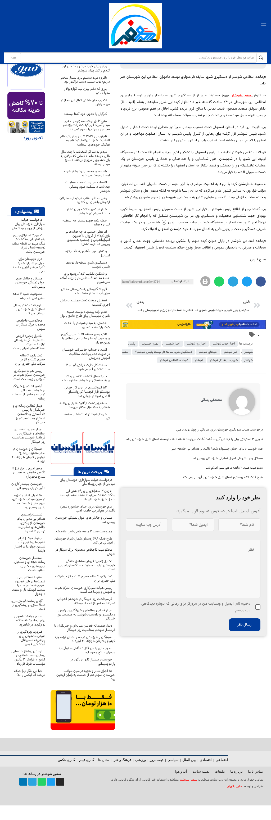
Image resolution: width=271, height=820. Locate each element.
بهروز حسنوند (150, 343)
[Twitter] (51, 782)
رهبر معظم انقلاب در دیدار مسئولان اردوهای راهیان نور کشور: (85, 200)
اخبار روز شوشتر (196, 343)
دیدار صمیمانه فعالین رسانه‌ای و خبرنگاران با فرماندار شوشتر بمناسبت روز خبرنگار (84, 628)
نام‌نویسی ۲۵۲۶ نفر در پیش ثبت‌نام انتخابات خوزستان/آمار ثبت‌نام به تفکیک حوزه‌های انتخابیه (85, 140)
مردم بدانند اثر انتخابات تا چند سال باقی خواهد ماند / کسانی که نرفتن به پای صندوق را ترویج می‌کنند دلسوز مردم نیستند (85, 158)
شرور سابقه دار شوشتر (224, 360)
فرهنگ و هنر (122, 760)
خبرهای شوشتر (208, 352)
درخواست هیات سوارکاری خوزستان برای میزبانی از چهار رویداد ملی (219, 429)
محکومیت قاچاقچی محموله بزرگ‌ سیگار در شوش (85, 552)
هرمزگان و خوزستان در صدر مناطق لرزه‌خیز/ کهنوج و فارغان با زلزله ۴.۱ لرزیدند (85, 639)
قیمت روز (157, 760)
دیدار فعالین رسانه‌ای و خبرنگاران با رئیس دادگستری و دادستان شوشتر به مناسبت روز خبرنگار (86, 614)
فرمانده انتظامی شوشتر (174, 360)
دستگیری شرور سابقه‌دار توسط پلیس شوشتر (88, 265)
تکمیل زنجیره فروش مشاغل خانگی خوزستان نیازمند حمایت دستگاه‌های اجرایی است (86, 565)
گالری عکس (66, 760)
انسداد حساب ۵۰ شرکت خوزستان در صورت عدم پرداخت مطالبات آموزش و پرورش (86, 354)
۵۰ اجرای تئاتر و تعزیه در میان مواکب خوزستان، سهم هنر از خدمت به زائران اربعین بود (85, 675)
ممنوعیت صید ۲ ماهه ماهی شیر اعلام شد (234, 467)
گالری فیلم (86, 760)
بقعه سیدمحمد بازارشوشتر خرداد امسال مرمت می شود (86, 173)
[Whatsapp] (42, 782)
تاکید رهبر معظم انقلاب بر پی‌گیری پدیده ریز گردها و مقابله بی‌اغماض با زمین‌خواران (85, 338)
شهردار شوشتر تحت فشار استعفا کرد (87, 416)
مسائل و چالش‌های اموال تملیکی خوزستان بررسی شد (227, 458)
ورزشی (140, 760)
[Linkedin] (23, 782)
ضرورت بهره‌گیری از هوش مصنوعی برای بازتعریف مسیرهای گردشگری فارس (31, 638)
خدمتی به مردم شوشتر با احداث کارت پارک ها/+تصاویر (87, 325)
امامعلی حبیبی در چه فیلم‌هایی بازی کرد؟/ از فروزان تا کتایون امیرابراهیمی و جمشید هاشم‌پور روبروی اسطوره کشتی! (87, 238)
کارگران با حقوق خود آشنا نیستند (85, 114)
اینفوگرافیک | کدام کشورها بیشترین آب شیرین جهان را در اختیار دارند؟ (29, 545)
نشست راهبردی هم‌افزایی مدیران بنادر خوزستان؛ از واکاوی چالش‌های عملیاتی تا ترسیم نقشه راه (31, 523)
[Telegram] (32, 782)
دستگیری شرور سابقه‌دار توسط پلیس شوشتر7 (163, 352)
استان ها (104, 760)
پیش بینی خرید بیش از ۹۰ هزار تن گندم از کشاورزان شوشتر (86, 68)
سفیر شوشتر (188, 779)
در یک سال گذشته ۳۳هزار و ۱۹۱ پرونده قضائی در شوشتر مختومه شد (85, 378)
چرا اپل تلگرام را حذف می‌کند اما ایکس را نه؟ (29, 673)
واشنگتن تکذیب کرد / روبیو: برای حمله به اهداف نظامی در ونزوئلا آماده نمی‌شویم (85, 278)
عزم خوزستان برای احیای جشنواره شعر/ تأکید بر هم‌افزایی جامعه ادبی (217, 448)
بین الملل (189, 760)
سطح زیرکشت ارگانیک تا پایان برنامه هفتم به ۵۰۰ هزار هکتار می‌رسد (85, 405)
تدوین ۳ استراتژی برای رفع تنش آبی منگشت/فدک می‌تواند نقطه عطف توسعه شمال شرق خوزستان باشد (194, 439)
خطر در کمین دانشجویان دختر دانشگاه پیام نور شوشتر (88, 211)
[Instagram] (60, 782)
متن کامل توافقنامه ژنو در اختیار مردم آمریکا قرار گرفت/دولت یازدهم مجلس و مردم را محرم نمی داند (86, 125)
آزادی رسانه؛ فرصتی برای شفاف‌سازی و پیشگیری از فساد (28, 605)
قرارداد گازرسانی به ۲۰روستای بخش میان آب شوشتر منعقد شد (85, 291)
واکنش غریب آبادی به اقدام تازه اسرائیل (87, 253)
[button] (261, 282)
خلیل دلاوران (235, 786)
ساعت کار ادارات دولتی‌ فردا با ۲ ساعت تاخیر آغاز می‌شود (88, 367)
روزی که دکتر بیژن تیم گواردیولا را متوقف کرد (87, 91)
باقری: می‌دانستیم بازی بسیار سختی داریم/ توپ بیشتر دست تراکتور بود (85, 80)
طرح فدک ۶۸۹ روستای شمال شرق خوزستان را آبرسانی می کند (222, 477)
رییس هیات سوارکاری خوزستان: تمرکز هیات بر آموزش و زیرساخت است (85, 590)
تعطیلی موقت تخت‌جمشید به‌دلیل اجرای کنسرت (85, 302)
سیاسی (173, 760)
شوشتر (199, 360)
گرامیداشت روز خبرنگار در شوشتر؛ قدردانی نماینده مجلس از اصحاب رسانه (86, 601)
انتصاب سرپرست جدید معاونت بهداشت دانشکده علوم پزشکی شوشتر (87, 186)
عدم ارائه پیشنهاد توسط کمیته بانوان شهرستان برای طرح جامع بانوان (85, 314)
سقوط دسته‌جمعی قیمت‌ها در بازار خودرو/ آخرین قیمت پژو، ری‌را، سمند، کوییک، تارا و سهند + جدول (28, 585)
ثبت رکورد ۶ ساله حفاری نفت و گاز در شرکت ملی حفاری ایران (85, 578)
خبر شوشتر (231, 352)
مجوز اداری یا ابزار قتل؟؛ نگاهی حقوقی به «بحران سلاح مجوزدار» (87, 650)
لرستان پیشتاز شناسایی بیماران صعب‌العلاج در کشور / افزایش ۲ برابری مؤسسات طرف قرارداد (28, 658)
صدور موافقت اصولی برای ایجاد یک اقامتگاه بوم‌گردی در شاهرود (29, 620)
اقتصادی (206, 760)
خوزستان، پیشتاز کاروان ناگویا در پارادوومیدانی (92, 662)
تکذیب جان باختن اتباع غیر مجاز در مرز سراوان (85, 102)
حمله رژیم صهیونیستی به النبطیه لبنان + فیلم (86, 223)
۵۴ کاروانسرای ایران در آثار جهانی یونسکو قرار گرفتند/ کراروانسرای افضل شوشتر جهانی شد (87, 391)
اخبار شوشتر (172, 343)
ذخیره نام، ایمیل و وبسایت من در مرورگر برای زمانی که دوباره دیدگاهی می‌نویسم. (195, 607)
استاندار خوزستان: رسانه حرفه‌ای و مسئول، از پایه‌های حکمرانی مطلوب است (29, 564)
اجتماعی (222, 760)
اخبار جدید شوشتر (224, 343)
